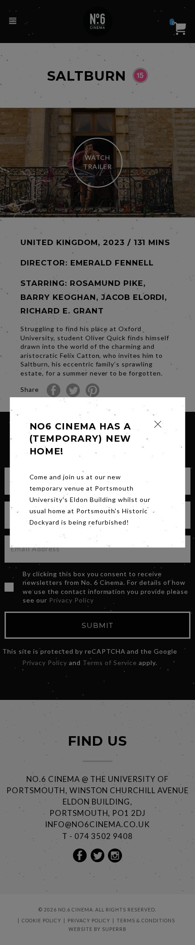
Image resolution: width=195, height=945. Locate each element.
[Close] (158, 424)
